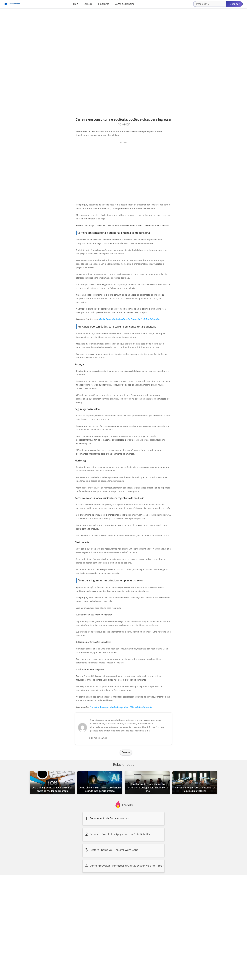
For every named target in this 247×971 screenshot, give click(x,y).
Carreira (88, 4)
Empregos (103, 4)
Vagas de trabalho (125, 4)
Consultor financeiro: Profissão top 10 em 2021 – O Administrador (121, 707)
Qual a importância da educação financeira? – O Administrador (129, 319)
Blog (75, 4)
